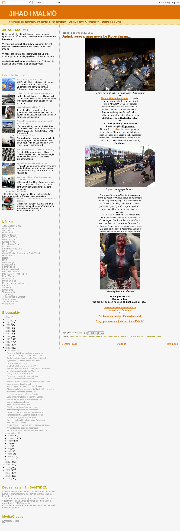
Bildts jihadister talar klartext (19, 384)
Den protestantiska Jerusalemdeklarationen (25, 376)
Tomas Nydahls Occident (14, 297)
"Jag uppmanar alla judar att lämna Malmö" (120, 321)
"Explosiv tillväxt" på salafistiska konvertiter (25, 353)
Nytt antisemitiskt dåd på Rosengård (22, 428)
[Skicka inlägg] (85, 333)
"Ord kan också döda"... (28, 135)
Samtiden (6, 287)
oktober (11, 436)
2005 (8, 478)
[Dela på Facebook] (99, 333)
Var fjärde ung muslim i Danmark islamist (120, 316)
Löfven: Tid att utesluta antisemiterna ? (35, 93)
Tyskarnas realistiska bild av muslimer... (24, 361)
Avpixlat (6, 230)
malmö (117, 336)
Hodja (5, 258)
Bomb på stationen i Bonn (18, 402)
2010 (8, 464)
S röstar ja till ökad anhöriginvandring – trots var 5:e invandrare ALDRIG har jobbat (26, 502)
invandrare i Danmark (120, 310)
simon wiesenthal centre (151, 336)
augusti (11, 441)
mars (10, 454)
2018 (8, 331)
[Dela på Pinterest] (102, 333)
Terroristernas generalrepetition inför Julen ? (26, 399)
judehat (99, 336)
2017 (8, 333)
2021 (8, 322)
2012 (8, 348)
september (12, 438)
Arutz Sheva (8, 228)
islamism (92, 336)
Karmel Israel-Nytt (10, 269)
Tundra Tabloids (10, 301)
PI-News (6, 285)
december (12, 350)
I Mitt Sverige (8, 262)
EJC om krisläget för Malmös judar (21, 417)
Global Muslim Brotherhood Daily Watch (21, 253)
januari (11, 459)
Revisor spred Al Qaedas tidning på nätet (24, 386)
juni (9, 446)
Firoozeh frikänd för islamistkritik (21, 379)
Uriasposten (8, 304)
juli (9, 443)
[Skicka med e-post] (89, 333)
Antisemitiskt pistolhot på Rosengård (22, 410)
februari (11, 456)
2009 (8, 467)
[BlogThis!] (92, 333)
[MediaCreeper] (10, 521)
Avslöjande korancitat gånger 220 (21, 392)
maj (9, 449)
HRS (4, 260)
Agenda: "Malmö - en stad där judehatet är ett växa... (29, 381)
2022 (8, 319)
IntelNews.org (8, 265)
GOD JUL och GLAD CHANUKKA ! (22, 366)
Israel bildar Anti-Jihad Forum (31, 107)
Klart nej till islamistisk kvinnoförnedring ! (36, 149)
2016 (8, 336)
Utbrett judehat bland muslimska (120, 307)
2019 (8, 328)
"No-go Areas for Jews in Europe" (21, 374)
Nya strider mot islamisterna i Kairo (33, 163)
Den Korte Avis (9, 235)
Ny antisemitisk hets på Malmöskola (22, 394)
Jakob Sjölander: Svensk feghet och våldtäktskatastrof (28, 498)
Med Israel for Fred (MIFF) (14, 274)
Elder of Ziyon (8, 239)
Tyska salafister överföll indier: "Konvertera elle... (28, 358)
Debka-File (7, 232)
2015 (8, 339)
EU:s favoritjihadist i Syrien (18, 405)
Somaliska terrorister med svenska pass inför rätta (28, 368)
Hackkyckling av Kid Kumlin (30, 79)
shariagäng (135, 336)
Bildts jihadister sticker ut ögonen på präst (25, 397)
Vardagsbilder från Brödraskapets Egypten (25, 415)
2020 (8, 325)
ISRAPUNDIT (8, 267)
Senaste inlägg (69, 344)
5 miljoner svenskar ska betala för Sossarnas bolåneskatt (29, 491)
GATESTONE (8, 251)
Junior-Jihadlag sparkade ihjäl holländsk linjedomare (29, 425)
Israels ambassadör (120, 129)
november (12, 433)
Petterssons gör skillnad (13, 283)
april (10, 451)
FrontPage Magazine (12, 249)
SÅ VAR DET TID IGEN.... (16, 191)
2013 (8, 345)
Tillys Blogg (7, 294)
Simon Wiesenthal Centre (114, 98)
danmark (84, 336)
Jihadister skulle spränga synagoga (22, 407)
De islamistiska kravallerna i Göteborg (23, 371)
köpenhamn (108, 336)
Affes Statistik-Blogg (11, 226)
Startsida (121, 344)
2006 (8, 476)
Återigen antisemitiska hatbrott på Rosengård (26, 420)
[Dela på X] (96, 333)
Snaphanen (8, 290)
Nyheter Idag (8, 278)
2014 (8, 342)
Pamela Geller (9, 281)
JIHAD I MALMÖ (32, 13)
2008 (8, 470)
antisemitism (74, 336)
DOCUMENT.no (9, 237)
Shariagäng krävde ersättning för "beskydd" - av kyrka (30, 389)
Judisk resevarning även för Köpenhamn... (96, 36)
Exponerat (7, 246)
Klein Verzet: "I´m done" (17, 423)
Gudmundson (8, 255)
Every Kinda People (11, 244)
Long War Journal (10, 271)
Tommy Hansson (10, 299)
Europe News (8, 242)
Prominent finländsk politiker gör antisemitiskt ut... (28, 430)
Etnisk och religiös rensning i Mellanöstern (25, 412)
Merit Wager (8, 276)
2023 (8, 317)
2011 (8, 462)
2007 (8, 473)
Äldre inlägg (172, 344)
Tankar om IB (8, 292)
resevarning (125, 336)
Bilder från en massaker (17, 363)
